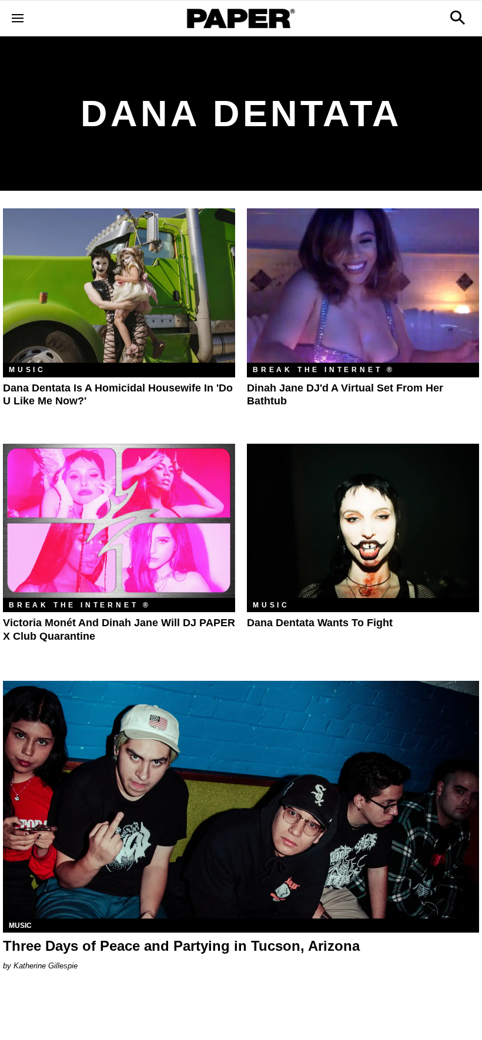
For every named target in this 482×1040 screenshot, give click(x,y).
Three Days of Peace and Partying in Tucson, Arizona (181, 946)
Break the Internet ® (324, 370)
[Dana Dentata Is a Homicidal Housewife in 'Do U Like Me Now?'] (119, 285)
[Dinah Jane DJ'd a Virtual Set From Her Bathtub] (363, 285)
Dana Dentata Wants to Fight (320, 623)
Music (27, 370)
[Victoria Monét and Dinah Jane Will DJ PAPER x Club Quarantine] (119, 521)
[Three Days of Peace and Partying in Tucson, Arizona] (241, 800)
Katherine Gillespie (46, 965)
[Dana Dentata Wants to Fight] (363, 521)
